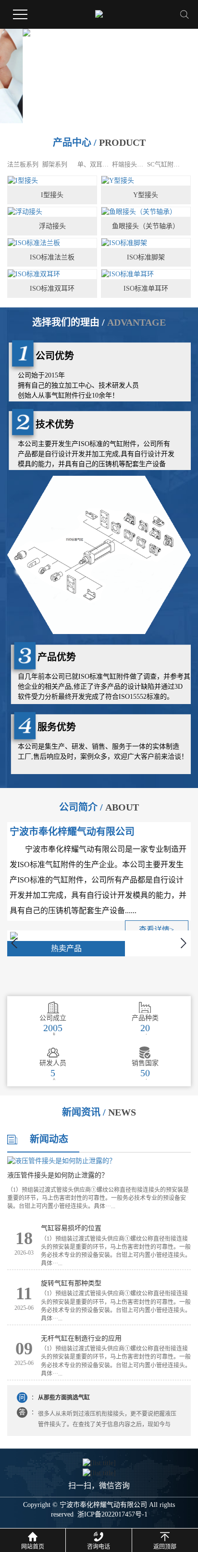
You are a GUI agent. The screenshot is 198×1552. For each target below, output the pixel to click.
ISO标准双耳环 (52, 288)
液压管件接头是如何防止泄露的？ (57, 1175)
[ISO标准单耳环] (146, 274)
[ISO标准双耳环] (52, 274)
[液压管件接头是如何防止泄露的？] (99, 1161)
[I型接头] (52, 181)
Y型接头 (145, 195)
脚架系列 (54, 164)
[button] (93, 116)
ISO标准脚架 (146, 257)
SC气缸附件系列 (163, 164)
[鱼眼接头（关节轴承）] (146, 212)
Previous (14, 943)
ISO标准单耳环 (146, 288)
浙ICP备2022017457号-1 (112, 1514)
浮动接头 (52, 226)
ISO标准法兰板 (52, 257)
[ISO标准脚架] (146, 243)
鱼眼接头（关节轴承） (145, 226)
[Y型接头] (146, 181)
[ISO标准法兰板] (52, 243)
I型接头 (52, 195)
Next (184, 943)
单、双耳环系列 (94, 164)
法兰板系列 (22, 164)
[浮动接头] (52, 212)
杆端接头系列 (128, 164)
